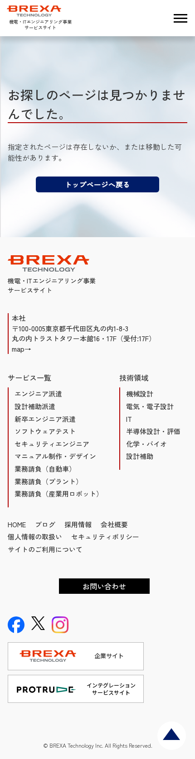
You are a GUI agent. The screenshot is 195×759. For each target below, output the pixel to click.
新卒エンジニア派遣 (45, 419)
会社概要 (114, 524)
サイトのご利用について (45, 549)
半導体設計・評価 (153, 431)
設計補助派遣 (35, 406)
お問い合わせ (104, 586)
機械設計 (139, 393)
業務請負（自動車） (45, 468)
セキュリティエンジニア (52, 444)
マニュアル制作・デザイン (55, 456)
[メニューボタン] (180, 18)
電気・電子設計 (150, 406)
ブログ (45, 524)
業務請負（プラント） (49, 481)
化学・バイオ (146, 444)
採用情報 (78, 524)
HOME (17, 524)
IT (129, 419)
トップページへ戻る (97, 184)
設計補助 (139, 456)
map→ (21, 348)
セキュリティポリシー (105, 536)
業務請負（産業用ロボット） (59, 493)
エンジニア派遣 (38, 393)
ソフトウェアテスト (45, 431)
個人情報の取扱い (35, 536)
